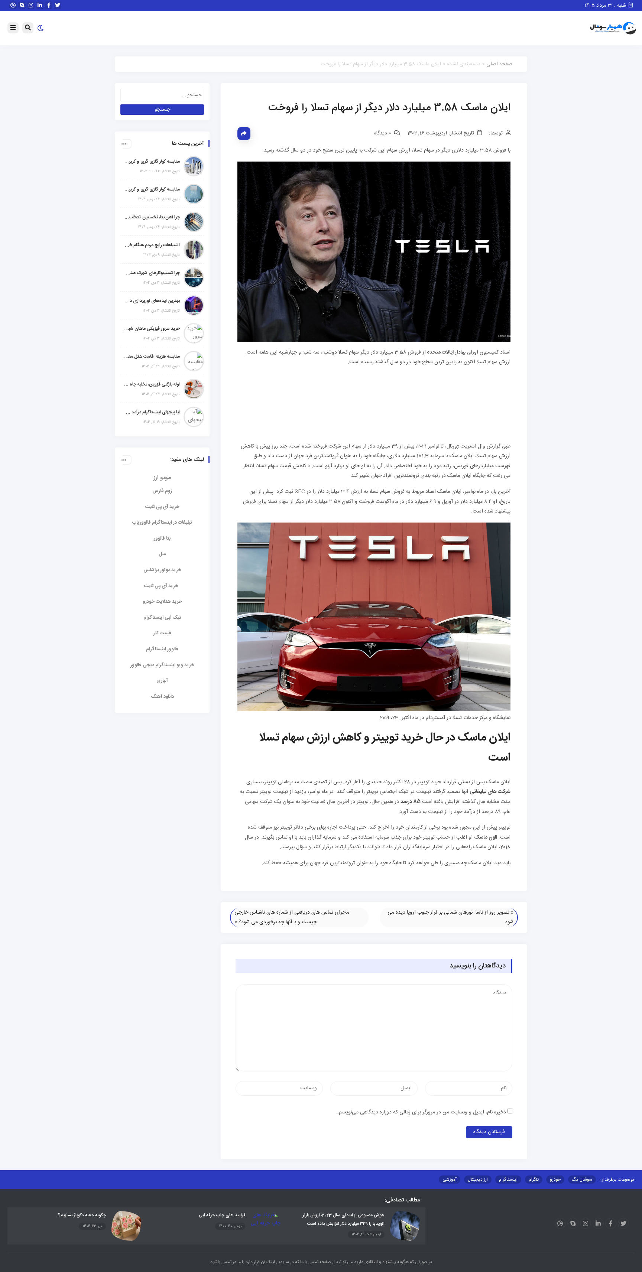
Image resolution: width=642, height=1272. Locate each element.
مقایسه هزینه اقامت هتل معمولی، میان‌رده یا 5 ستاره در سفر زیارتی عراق (152, 356)
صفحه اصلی (499, 64)
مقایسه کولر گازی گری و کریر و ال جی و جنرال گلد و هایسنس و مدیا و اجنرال (152, 161)
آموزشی (449, 1179)
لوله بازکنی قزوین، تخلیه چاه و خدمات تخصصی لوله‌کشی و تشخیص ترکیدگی (152, 384)
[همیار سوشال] (613, 28)
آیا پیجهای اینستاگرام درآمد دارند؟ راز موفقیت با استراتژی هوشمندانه (152, 412)
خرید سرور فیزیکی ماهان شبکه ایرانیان (152, 328)
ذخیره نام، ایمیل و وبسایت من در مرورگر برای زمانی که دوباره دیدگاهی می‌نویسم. (421, 1112)
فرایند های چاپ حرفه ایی (222, 1215)
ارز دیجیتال (478, 1179)
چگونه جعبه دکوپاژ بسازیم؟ (82, 1215)
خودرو (555, 1179)
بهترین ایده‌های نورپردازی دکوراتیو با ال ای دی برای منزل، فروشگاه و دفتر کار (152, 301)
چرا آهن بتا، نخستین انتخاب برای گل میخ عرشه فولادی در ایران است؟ (152, 217)
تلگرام (534, 1179)
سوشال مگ (582, 1179)
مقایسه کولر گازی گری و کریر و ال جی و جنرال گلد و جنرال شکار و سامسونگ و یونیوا (152, 189)
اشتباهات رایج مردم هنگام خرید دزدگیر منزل (152, 245)
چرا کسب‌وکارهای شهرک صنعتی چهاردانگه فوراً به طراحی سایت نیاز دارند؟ (152, 273)
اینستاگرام (508, 1179)
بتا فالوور (162, 538)
